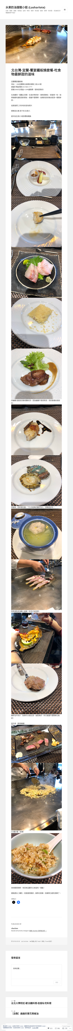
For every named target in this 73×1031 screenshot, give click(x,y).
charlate (25, 941)
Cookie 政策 (35, 1028)
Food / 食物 (40, 941)
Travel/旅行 (48, 941)
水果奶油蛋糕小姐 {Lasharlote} (25, 7)
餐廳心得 (34, 941)
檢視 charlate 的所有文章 (37, 931)
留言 (57, 982)
